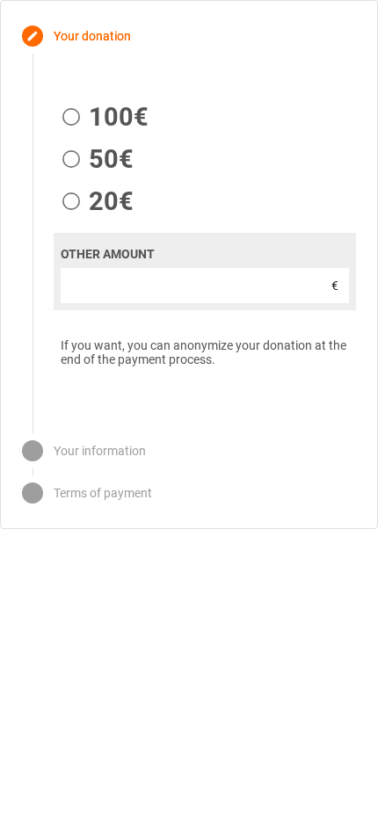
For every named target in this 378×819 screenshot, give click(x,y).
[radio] (101, 116)
